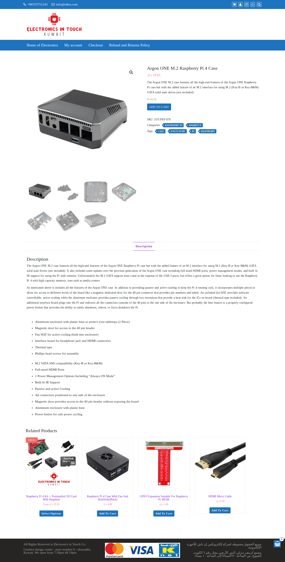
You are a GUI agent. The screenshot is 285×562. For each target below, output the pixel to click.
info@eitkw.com (67, 4)
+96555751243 (38, 4)
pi (193, 131)
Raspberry (208, 131)
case (161, 131)
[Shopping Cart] (277, 543)
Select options (51, 513)
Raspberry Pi (173, 125)
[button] (131, 72)
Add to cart (159, 107)
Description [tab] (144, 246)
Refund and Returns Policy (129, 45)
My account (73, 45)
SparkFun (195, 125)
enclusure (178, 131)
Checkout (95, 45)
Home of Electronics (42, 45)
